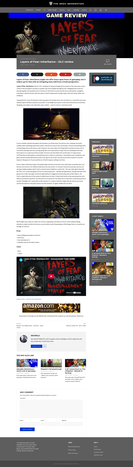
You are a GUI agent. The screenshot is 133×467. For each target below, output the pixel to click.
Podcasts (29, 10)
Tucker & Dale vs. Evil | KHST (99, 172)
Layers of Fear (21, 299)
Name (22, 420)
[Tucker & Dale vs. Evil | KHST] (103, 166)
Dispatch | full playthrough (51, 369)
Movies (38, 10)
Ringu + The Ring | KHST (100, 188)
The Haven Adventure (99, 203)
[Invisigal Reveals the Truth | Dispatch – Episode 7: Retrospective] (103, 268)
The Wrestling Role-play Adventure (100, 155)
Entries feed (97, 449)
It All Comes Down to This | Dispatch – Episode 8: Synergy (75, 371)
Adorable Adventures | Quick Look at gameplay (26, 370)
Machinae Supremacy (74, 446)
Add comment (108, 64)
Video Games (52, 10)
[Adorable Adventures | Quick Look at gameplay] (27, 363)
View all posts (36, 346)
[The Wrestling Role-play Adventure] (103, 149)
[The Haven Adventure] (103, 198)
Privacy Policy (72, 450)
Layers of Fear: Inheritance (33, 299)
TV (44, 10)
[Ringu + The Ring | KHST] (103, 182)
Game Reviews (24, 59)
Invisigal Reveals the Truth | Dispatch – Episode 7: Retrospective (101, 277)
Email (42, 420)
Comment (23, 398)
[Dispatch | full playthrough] (51, 363)
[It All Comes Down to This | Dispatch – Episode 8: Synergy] (75, 363)
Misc (69, 10)
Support (76, 10)
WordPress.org (98, 455)
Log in (95, 446)
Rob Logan (27, 373)
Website (64, 420)
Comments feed (98, 452)
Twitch (62, 10)
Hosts (84, 10)
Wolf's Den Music (73, 453)
